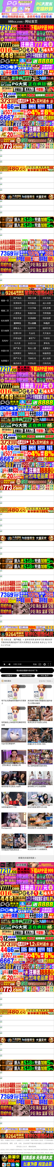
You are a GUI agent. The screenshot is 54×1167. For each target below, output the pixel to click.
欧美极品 (32, 303)
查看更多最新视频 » (27, 858)
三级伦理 (17, 308)
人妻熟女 (17, 313)
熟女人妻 (32, 348)
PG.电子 (45, 676)
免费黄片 (47, 348)
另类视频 (47, 313)
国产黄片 (17, 348)
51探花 (47, 338)
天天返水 (47, 333)
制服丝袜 (32, 313)
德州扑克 (47, 328)
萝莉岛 (47, 343)
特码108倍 (27, 676)
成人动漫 (47, 303)
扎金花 (32, 333)
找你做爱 (47, 318)
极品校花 (17, 363)
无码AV (5, 341)
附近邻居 (17, 318)
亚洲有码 (17, 303)
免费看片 (5, 361)
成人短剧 (47, 358)
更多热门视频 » (46, 681)
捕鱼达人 (17, 328)
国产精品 (17, 298)
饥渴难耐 (32, 318)
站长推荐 (5, 321)
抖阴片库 (5, 351)
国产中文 (17, 358)
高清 (35, 664)
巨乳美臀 (47, 308)
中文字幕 (32, 308)
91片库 (17, 343)
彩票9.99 (17, 333)
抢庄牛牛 (32, 328)
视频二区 (5, 311)
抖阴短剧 (32, 363)
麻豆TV (32, 338)
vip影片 (9, 676)
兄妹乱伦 (32, 358)
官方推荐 (5, 331)
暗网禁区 (17, 353)
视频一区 (5, 301)
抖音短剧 (17, 338)
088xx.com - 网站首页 (23, 21)
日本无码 (47, 298)
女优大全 (32, 343)
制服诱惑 (47, 353)
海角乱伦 (32, 353)
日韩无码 (47, 363)
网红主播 (32, 298)
